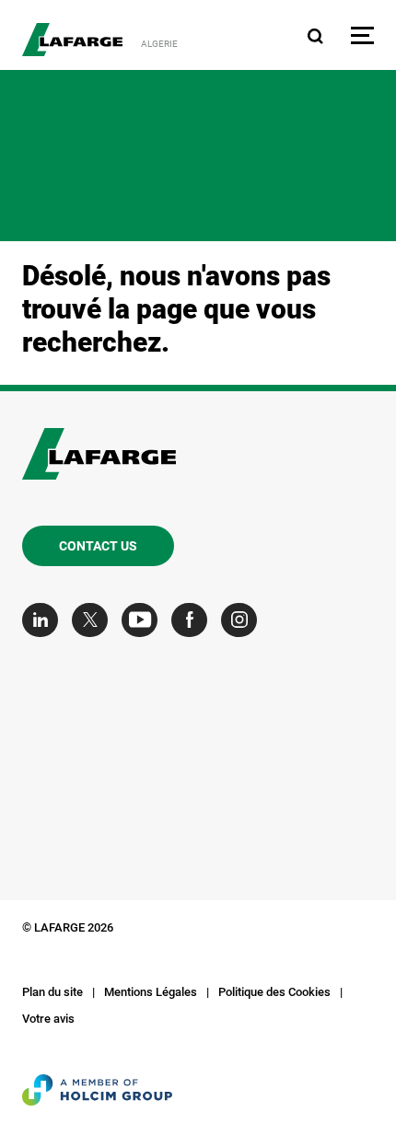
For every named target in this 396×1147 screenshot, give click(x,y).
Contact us (98, 546)
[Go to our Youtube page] (144, 620)
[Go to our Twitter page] (94, 620)
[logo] (72, 39)
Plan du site (52, 992)
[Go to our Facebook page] (193, 620)
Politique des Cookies (274, 992)
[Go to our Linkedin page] (44, 620)
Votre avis (48, 1018)
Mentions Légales (150, 992)
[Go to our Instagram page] (243, 620)
